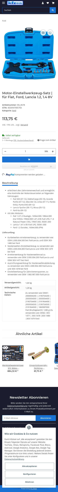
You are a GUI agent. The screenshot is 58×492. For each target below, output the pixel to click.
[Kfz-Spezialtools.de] (15, 3)
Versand (24, 125)
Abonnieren (45, 418)
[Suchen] (53, 10)
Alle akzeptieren (29, 466)
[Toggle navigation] (3, 1)
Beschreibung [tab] (10, 183)
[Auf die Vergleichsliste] (43, 33)
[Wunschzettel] (47, 3)
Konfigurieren (29, 474)
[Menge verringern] (5, 151)
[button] (42, 3)
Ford (14, 110)
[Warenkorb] (53, 3)
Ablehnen (29, 482)
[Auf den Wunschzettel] (50, 33)
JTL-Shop (33, 488)
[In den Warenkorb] (29, 159)
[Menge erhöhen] (53, 151)
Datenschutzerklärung (17, 406)
